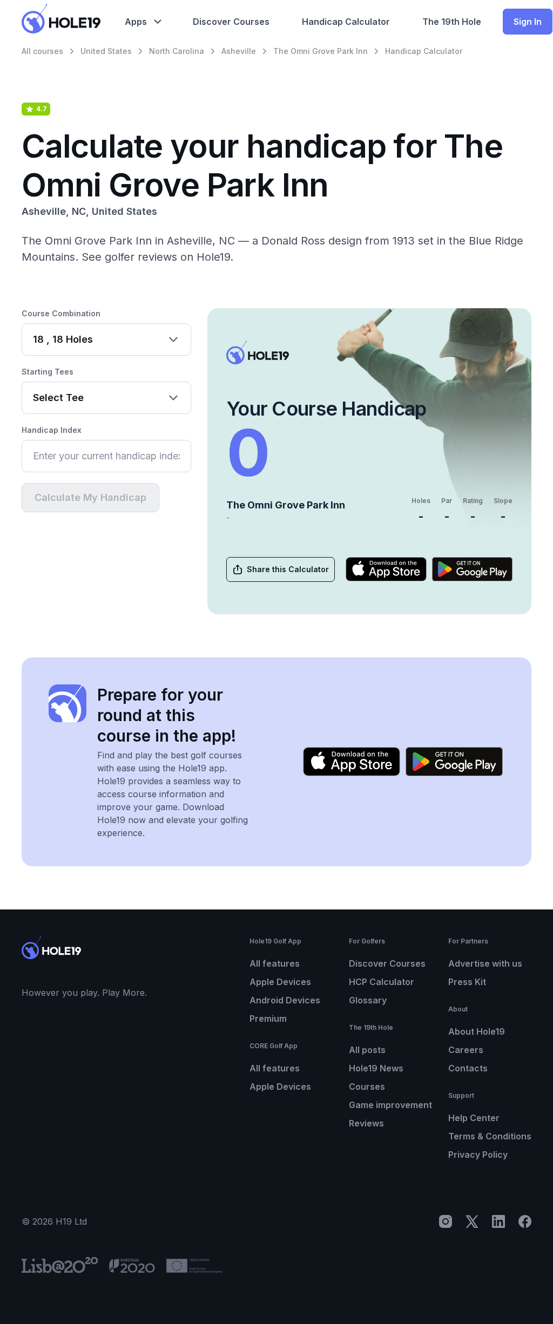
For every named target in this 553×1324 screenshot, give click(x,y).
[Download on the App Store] (386, 569)
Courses (367, 1086)
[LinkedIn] (498, 1221)
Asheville (238, 51)
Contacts (468, 1068)
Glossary (368, 1000)
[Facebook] (524, 1221)
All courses (42, 51)
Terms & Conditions (489, 1136)
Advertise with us (485, 963)
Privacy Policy (478, 1154)
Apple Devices (280, 981)
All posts (367, 1049)
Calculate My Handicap (90, 497)
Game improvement (390, 1104)
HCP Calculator (381, 981)
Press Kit (467, 981)
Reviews (366, 1123)
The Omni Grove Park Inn (320, 51)
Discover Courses (387, 963)
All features (274, 963)
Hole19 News (376, 1068)
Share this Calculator (288, 569)
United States (106, 51)
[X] (472, 1221)
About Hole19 (476, 1031)
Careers (465, 1049)
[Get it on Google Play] (472, 569)
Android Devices (284, 1000)
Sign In (528, 21)
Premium (268, 1018)
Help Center (474, 1117)
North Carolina (176, 51)
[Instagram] (445, 1221)
